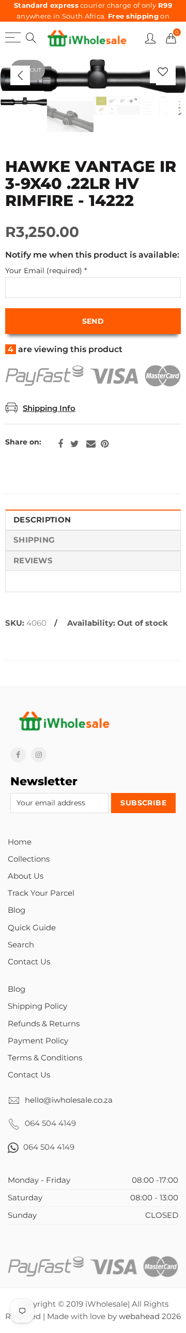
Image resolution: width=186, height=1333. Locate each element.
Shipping (34, 540)
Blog (16, 910)
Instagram (39, 755)
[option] (93, 75)
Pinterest (105, 444)
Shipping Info (49, 408)
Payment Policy (38, 1040)
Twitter (74, 444)
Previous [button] (20, 75)
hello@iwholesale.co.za (69, 1100)
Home (20, 842)
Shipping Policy (37, 1006)
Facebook (60, 444)
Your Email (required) (46, 270)
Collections (29, 859)
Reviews (33, 560)
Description (42, 520)
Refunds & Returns (44, 1023)
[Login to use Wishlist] (163, 71)
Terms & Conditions (45, 1057)
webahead (139, 1316)
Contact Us (29, 961)
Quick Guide (32, 927)
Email (91, 444)
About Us (25, 876)
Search (21, 944)
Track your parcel (41, 893)
